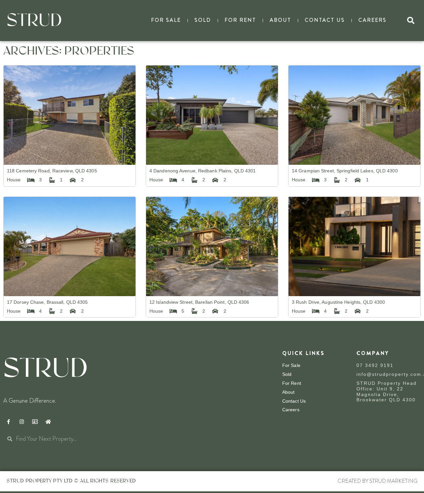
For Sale (166, 20)
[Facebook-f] (8, 421)
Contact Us (325, 20)
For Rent (240, 20)
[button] (410, 20)
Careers (372, 20)
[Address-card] (35, 421)
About (280, 20)
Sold (202, 20)
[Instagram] (21, 421)
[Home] (48, 421)
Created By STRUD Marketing (377, 481)
